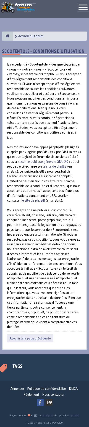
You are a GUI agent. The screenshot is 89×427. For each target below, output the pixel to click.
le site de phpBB (55, 166)
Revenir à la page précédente (30, 338)
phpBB (75, 415)
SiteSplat (47, 415)
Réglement (31, 394)
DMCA (73, 388)
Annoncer (17, 388)
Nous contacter (53, 394)
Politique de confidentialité (46, 388)
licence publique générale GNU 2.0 (44, 161)
